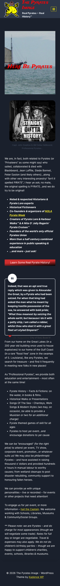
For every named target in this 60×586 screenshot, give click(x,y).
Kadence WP (36, 577)
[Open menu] (54, 9)
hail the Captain (30, 509)
